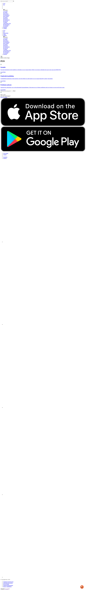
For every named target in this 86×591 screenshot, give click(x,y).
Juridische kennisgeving (8, 581)
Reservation (5, 33)
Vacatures (5, 157)
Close (2, 589)
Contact (5, 154)
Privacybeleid (6, 584)
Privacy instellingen (7, 586)
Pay (4, 4)
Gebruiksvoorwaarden (8, 583)
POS (4, 3)
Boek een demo (4, 97)
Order (4, 34)
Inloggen (5, 27)
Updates (5, 28)
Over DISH (5, 153)
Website (5, 35)
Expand (6, 589)
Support (5, 158)
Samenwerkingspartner (8, 585)
